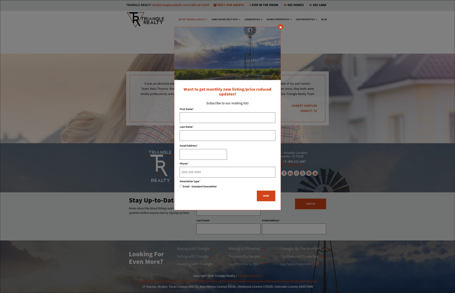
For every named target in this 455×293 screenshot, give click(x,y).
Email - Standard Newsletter (200, 186)
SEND (266, 196)
